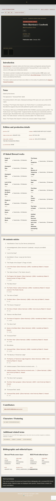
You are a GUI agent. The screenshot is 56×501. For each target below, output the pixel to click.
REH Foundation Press (29, 27)
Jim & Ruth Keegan (36, 75)
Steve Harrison (7, 66)
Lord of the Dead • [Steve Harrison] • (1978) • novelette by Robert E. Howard (27, 266)
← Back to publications (7, 9)
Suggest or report (19, 12)
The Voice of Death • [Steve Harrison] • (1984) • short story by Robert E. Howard (29, 309)
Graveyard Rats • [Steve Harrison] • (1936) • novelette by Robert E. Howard (27, 349)
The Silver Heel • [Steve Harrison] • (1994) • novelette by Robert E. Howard (27, 339)
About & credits (45, 9)
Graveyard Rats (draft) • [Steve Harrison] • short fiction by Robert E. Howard (28, 393)
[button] (29, 2)
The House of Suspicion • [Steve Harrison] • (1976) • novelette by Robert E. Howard (29, 318)
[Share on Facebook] (6, 12)
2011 (25, 30)
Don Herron (7, 439)
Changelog (52, 9)
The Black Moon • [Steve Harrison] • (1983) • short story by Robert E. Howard (28, 299)
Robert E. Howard (16, 439)
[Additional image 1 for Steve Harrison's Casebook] (5, 52)
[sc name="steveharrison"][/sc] (11, 422)
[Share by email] (9, 12)
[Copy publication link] (11, 12)
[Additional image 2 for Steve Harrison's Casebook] (11, 52)
